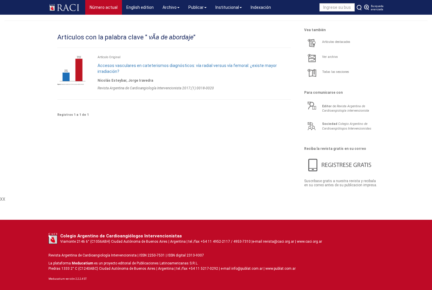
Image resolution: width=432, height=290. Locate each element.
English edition (140, 7)
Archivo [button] (170, 7)
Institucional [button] (227, 7)
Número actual (106, 7)
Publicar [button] (196, 7)
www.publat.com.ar (280, 268)
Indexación (261, 7)
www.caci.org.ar (309, 241)
